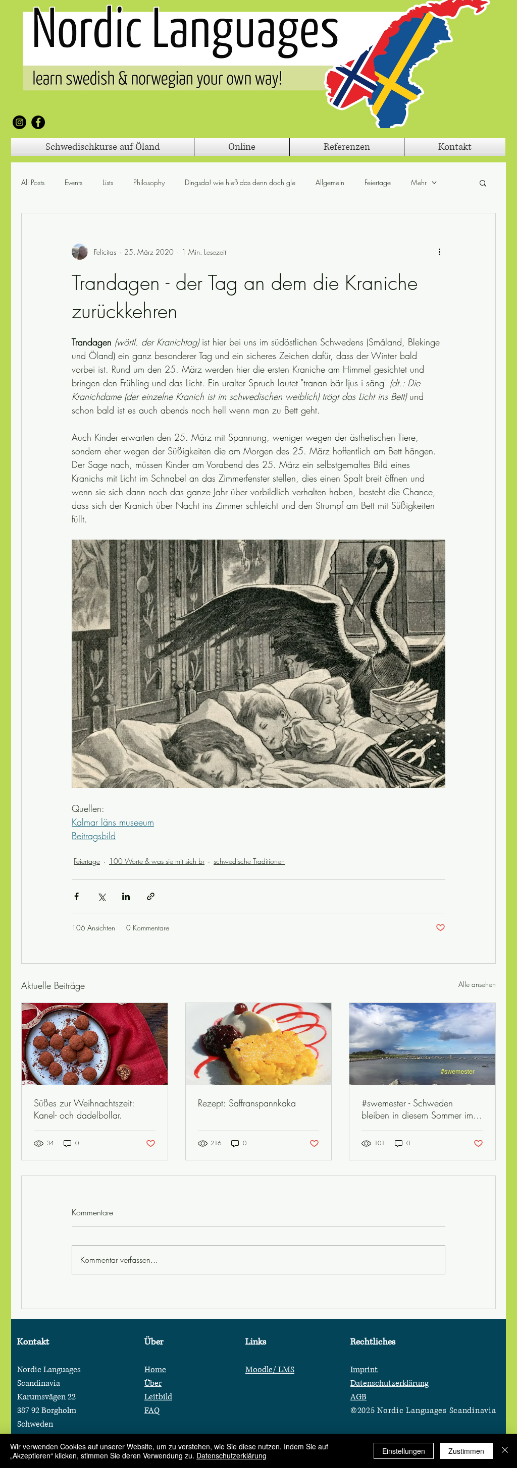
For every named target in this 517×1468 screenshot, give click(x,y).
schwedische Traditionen (249, 861)
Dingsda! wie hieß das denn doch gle (240, 182)
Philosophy (149, 182)
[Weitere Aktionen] (439, 252)
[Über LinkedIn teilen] (126, 896)
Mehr (419, 182)
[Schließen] (505, 1451)
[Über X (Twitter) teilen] (101, 896)
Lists (107, 182)
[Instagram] (19, 122)
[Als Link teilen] (151, 896)
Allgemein (330, 182)
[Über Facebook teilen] (76, 896)
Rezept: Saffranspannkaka (247, 1103)
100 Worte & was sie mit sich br (156, 861)
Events (73, 182)
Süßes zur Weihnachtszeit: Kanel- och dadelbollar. (84, 1109)
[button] (483, 183)
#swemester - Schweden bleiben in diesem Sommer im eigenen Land (417, 1109)
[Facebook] (38, 122)
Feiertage (378, 182)
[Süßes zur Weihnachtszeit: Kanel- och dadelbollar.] (95, 1044)
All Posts (32, 182)
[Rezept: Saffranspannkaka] (259, 1044)
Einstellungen (403, 1451)
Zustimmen (466, 1451)
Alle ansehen (477, 984)
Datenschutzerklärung (231, 1455)
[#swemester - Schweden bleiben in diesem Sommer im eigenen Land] (422, 1044)
